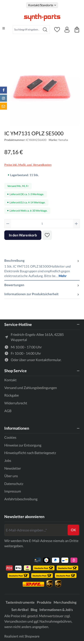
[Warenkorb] (77, 29)
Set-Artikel (19, 610)
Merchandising (65, 602)
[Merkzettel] (57, 29)
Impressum (12, 491)
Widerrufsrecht (15, 403)
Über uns (11, 476)
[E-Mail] (3, 106)
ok (73, 530)
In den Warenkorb (23, 235)
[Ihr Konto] (67, 29)
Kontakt (10, 380)
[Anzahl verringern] (8, 223)
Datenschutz (13, 484)
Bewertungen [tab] (14, 285)
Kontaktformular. (48, 360)
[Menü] (3, 28)
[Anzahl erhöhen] (76, 223)
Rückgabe (11, 395)
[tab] (42, 268)
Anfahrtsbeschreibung (20, 499)
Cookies (10, 437)
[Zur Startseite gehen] (42, 17)
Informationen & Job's (56, 610)
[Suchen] (45, 29)
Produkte (44, 602)
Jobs (7, 460)
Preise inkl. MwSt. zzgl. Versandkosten (27, 164)
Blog (34, 610)
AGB (7, 411)
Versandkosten (15, 621)
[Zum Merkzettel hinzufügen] (47, 235)
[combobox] (26, 29)
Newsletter (12, 468)
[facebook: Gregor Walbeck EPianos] (3, 90)
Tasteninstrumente (20, 602)
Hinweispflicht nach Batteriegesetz (30, 453)
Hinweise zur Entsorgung (22, 445)
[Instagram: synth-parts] (3, 98)
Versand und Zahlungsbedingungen (30, 388)
